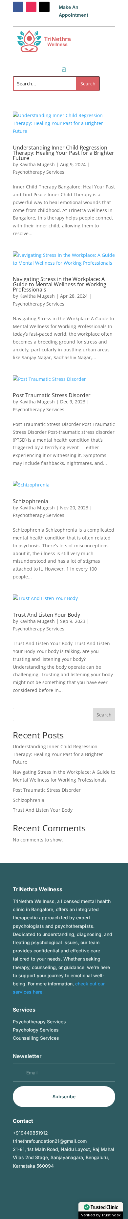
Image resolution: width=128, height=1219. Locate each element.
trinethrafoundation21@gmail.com (50, 1141)
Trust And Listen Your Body (46, 614)
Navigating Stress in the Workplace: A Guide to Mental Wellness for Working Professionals (59, 284)
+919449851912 (30, 1133)
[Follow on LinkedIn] (44, 1185)
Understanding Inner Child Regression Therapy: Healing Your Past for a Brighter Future (63, 153)
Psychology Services (36, 1030)
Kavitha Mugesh (37, 164)
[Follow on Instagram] (31, 7)
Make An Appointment (73, 11)
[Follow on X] (44, 7)
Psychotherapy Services (38, 172)
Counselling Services (36, 1038)
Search (104, 715)
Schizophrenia (30, 501)
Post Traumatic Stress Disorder (52, 395)
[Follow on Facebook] (18, 7)
